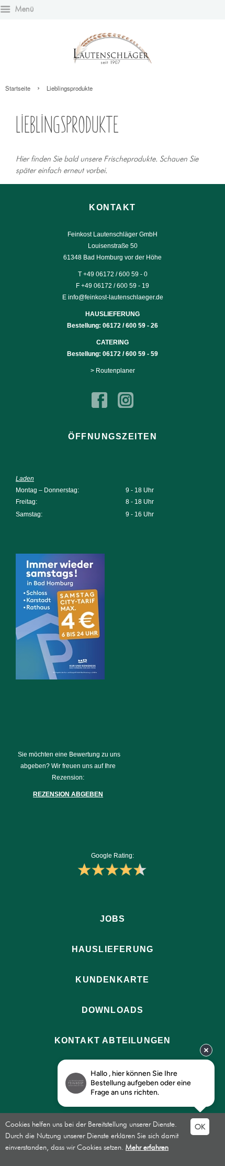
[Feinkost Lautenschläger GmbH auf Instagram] (125, 405)
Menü (23, 9)
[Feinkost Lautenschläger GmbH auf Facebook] (99, 405)
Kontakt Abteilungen (112, 1040)
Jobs (113, 918)
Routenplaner (115, 370)
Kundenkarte (112, 979)
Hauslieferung (113, 949)
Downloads (113, 1010)
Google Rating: (112, 855)
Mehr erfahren (147, 1147)
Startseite (17, 88)
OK (200, 1126)
